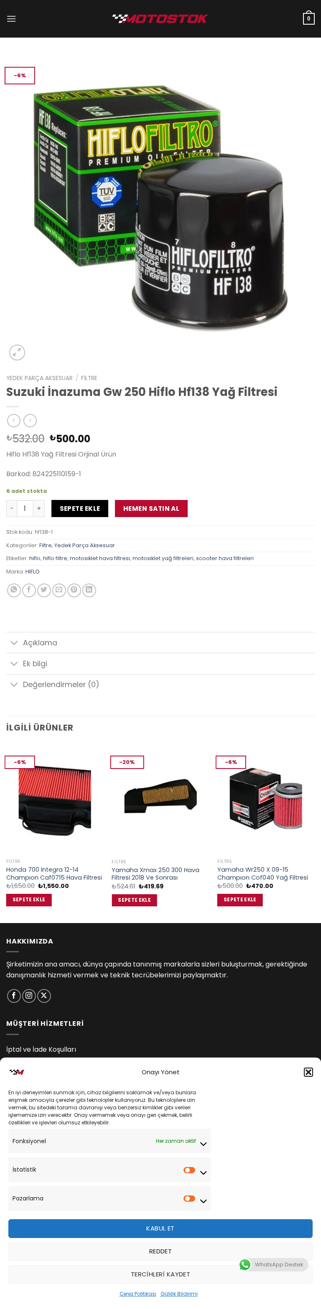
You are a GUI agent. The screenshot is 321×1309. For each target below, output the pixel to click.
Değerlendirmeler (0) (61, 685)
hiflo (35, 558)
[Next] (314, 832)
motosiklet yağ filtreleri (163, 558)
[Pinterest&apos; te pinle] (74, 590)
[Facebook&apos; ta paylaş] (29, 590)
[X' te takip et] (44, 996)
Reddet (160, 1251)
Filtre (89, 378)
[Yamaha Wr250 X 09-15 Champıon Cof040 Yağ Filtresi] (266, 799)
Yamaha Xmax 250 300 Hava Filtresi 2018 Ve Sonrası (155, 874)
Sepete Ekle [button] (29, 899)
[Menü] (11, 18)
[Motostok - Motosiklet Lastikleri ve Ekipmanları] (160, 18)
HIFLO (32, 571)
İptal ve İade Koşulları (41, 1049)
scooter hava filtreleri (225, 558)
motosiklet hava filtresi (100, 558)
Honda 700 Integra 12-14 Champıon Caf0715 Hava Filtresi (54, 873)
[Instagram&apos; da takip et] (29, 996)
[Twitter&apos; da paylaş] (44, 590)
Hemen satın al (151, 508)
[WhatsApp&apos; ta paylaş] (14, 590)
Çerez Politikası (138, 1293)
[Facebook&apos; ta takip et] (14, 996)
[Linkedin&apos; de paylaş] (89, 590)
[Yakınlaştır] (17, 353)
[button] (308, 1072)
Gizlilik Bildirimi (179, 1293)
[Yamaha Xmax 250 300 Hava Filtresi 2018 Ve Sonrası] (160, 799)
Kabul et (160, 1228)
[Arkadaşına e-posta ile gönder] (59, 590)
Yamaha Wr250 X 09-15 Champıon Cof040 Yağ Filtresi (262, 873)
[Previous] (6, 832)
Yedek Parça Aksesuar (39, 378)
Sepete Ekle (80, 508)
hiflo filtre (55, 558)
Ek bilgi (35, 664)
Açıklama (40, 643)
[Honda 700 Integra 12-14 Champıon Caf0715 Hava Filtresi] (55, 799)
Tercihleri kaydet (161, 1274)
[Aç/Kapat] (14, 643)
